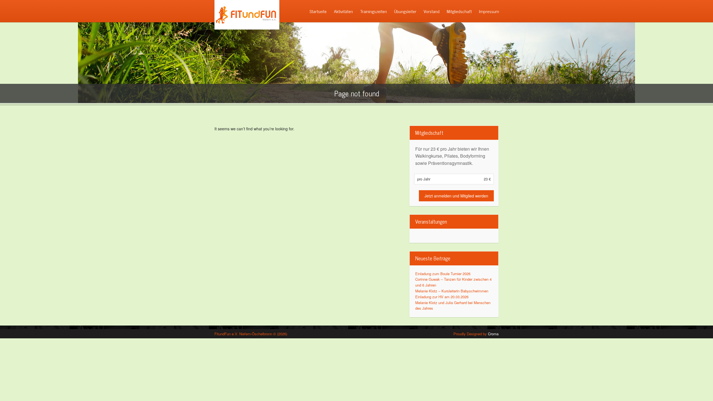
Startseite (318, 11)
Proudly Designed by (476, 333)
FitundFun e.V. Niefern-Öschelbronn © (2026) (250, 333)
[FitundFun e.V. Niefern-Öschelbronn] (244, 28)
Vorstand (431, 11)
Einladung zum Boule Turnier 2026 (442, 273)
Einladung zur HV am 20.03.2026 (441, 296)
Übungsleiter (405, 11)
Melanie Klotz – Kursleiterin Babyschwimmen (451, 291)
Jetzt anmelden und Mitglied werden (456, 196)
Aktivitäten (343, 11)
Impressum (489, 11)
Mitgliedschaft (459, 11)
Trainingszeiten (373, 11)
